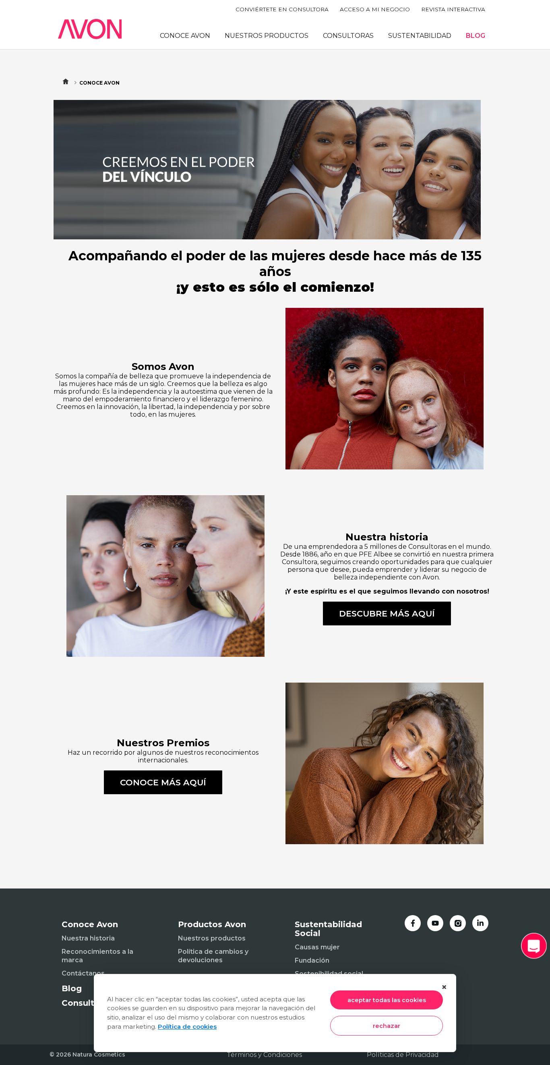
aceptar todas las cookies (386, 1000)
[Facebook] (413, 923)
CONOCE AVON (185, 35)
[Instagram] (458, 923)
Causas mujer (317, 947)
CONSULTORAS (348, 35)
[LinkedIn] (480, 923)
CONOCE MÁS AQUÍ (163, 782)
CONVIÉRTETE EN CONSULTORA (282, 9)
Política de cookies (187, 1026)
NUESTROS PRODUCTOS (266, 35)
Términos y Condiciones (264, 1055)
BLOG (475, 35)
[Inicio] (90, 29)
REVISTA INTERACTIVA (453, 9)
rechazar (386, 1026)
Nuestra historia (88, 938)
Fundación (312, 960)
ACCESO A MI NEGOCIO (375, 9)
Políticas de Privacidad (403, 1055)
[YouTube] (435, 923)
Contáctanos (83, 973)
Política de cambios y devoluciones (213, 956)
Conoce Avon (99, 83)
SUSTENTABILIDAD (419, 35)
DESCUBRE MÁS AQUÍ (387, 613)
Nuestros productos (212, 938)
